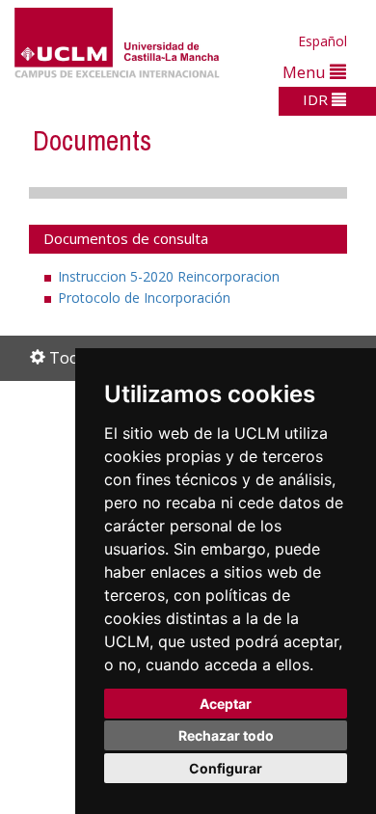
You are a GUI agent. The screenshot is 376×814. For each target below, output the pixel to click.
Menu (306, 72)
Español (322, 41)
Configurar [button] (225, 768)
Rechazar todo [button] (226, 735)
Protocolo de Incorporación (144, 297)
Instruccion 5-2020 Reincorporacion (169, 276)
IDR (317, 99)
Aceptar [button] (226, 703)
